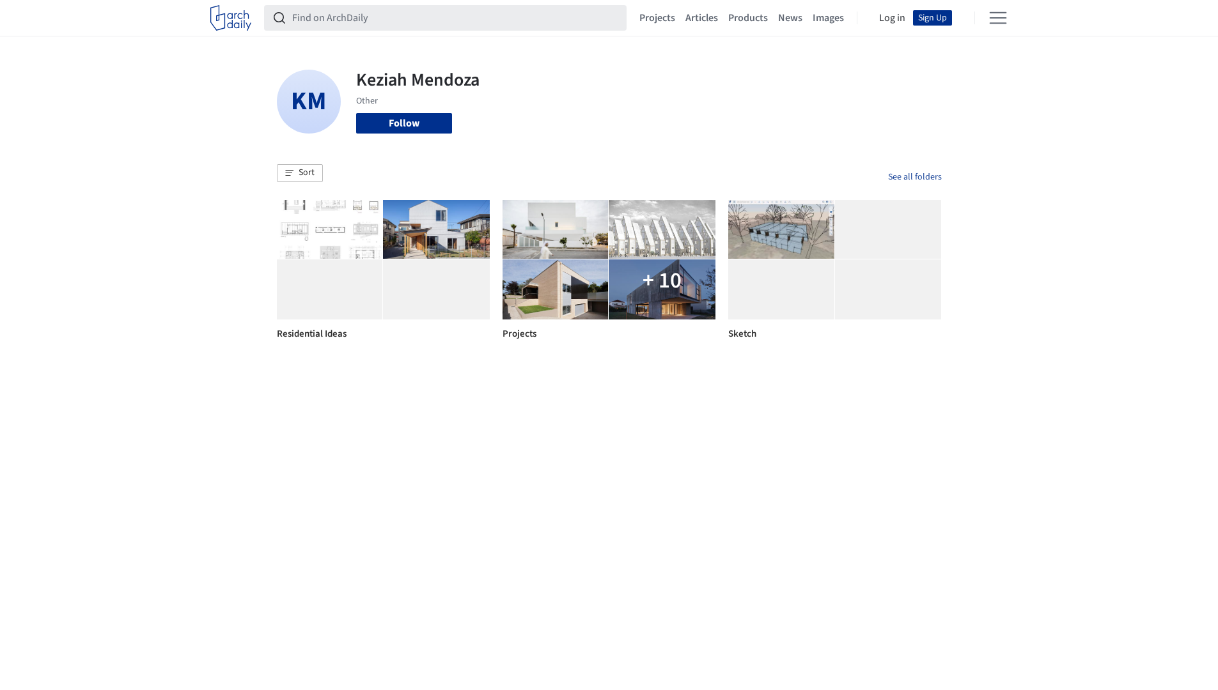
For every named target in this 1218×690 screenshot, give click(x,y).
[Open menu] (998, 18)
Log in (892, 18)
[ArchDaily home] (230, 18)
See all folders (915, 176)
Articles (701, 18)
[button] (300, 173)
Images (828, 18)
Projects (657, 18)
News (790, 18)
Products (748, 18)
